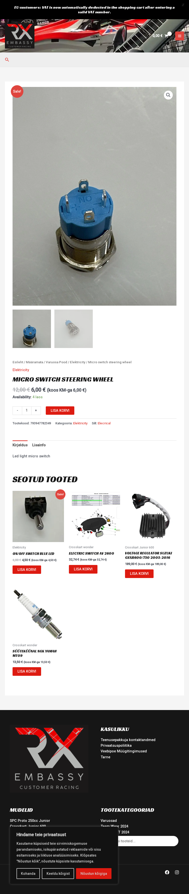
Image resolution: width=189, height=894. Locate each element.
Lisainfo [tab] (39, 445)
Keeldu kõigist (58, 874)
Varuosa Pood (56, 362)
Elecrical (104, 423)
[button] (7, 60)
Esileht (18, 362)
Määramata (34, 362)
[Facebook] (167, 872)
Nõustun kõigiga (93, 874)
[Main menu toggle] (179, 36)
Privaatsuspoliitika (116, 745)
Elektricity (77, 362)
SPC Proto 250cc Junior (30, 820)
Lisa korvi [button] (26, 569)
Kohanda (28, 874)
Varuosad (109, 820)
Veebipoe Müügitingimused (124, 751)
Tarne (105, 757)
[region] (64, 855)
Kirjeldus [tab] (20, 445)
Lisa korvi (60, 410)
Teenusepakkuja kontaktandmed (128, 740)
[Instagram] (177, 872)
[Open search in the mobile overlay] (140, 841)
